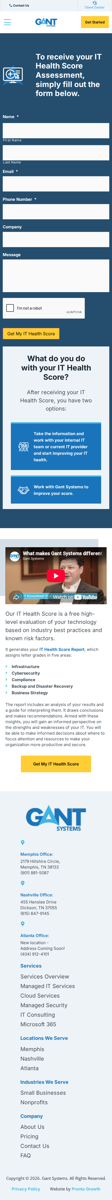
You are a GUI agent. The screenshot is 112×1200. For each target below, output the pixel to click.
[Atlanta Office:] (22, 922)
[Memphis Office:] (22, 841)
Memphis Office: (36, 854)
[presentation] (44, 308)
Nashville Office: (36, 894)
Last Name (12, 162)
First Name (12, 140)
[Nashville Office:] (22, 882)
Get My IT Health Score (31, 333)
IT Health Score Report (62, 649)
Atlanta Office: (34, 935)
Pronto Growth (86, 1189)
